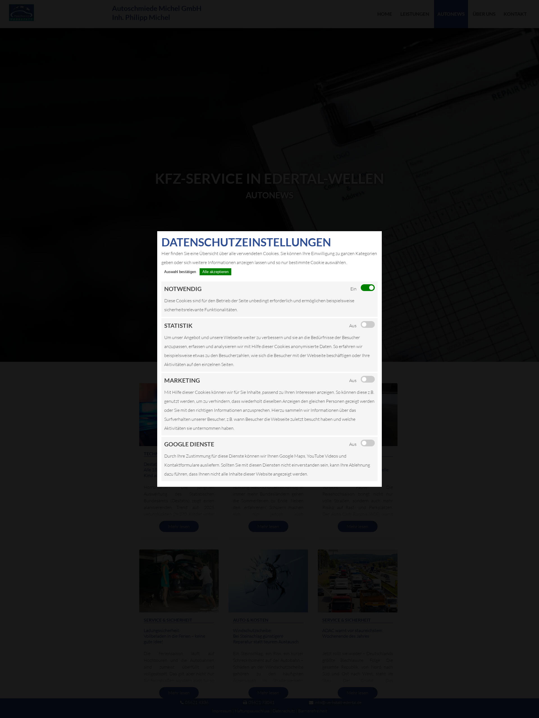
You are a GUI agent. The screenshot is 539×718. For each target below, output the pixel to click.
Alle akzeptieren (215, 272)
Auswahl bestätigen (180, 272)
